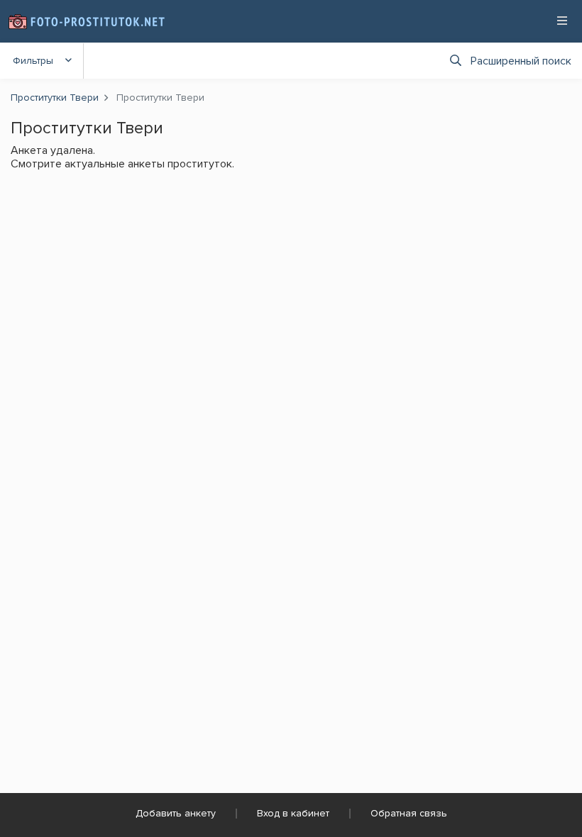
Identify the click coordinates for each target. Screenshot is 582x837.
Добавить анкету (176, 813)
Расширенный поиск (521, 61)
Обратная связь (408, 813)
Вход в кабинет (293, 813)
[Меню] (562, 20)
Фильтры (33, 61)
